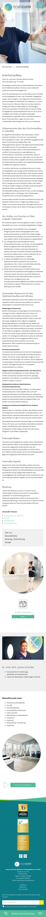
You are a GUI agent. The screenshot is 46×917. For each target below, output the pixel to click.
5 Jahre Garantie (12, 713)
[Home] (23, 864)
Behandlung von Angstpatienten (17, 715)
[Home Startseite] (17, 7)
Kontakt (8, 542)
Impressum (23, 885)
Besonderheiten (11, 536)
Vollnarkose (11, 718)
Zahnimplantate (9, 521)
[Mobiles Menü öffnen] (40, 5)
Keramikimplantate (13, 708)
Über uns (8, 532)
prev (4, 687)
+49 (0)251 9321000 (25, 876)
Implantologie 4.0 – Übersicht (13, 516)
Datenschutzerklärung (17, 906)
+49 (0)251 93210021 (24, 878)
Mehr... (23, 617)
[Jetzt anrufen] (6, 913)
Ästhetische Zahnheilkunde (16, 703)
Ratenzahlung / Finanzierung (16, 723)
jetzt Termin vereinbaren (23, 785)
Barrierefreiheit (23, 889)
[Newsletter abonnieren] (41, 902)
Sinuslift (6, 518)
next (41, 687)
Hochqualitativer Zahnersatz (16, 710)
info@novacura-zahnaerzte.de (25, 880)
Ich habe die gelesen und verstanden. (20, 906)
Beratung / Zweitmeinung (15, 539)
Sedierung (10, 720)
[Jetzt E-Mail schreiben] (40, 913)
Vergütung (10, 725)
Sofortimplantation (10, 523)
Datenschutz (23, 887)
